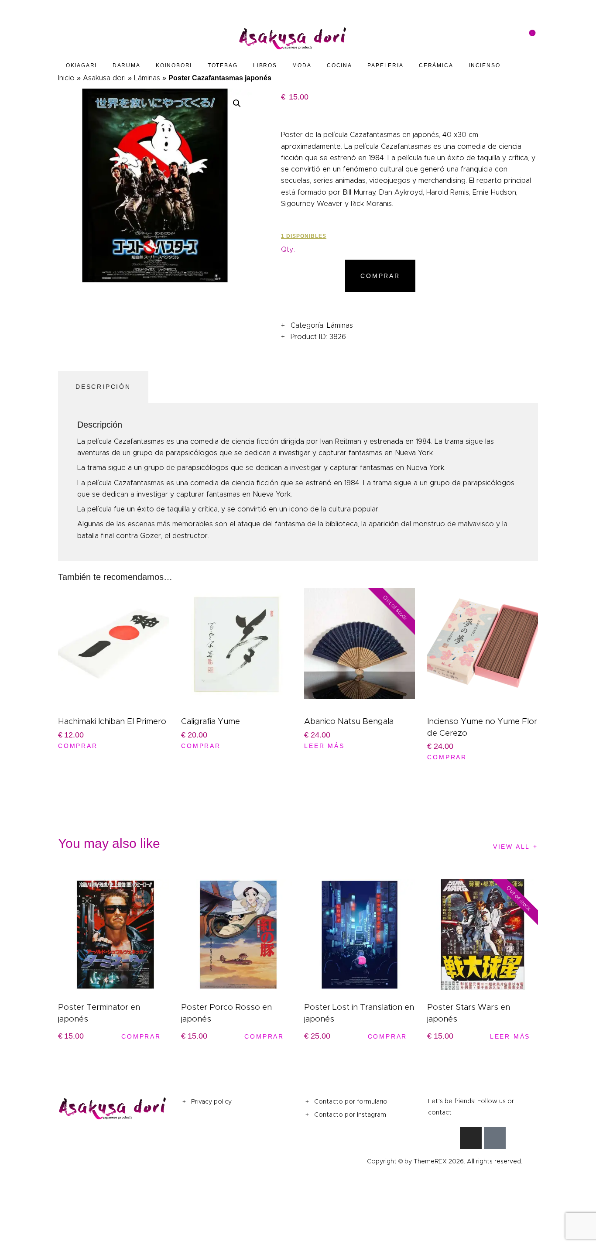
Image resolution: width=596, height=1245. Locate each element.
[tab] (105, 387)
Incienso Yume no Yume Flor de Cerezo (482, 727)
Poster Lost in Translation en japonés (359, 1013)
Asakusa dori (104, 78)
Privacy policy (211, 1101)
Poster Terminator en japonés (99, 1013)
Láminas (147, 78)
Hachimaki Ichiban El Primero (112, 721)
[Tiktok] (495, 1138)
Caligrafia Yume (210, 721)
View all (511, 846)
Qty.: (288, 249)
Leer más (324, 745)
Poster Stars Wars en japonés (468, 1013)
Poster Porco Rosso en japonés (226, 1013)
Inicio (66, 78)
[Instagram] (471, 1138)
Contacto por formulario (350, 1101)
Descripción (103, 386)
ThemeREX (430, 1161)
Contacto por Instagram (350, 1114)
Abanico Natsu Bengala (349, 721)
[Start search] (428, 38)
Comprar (380, 275)
